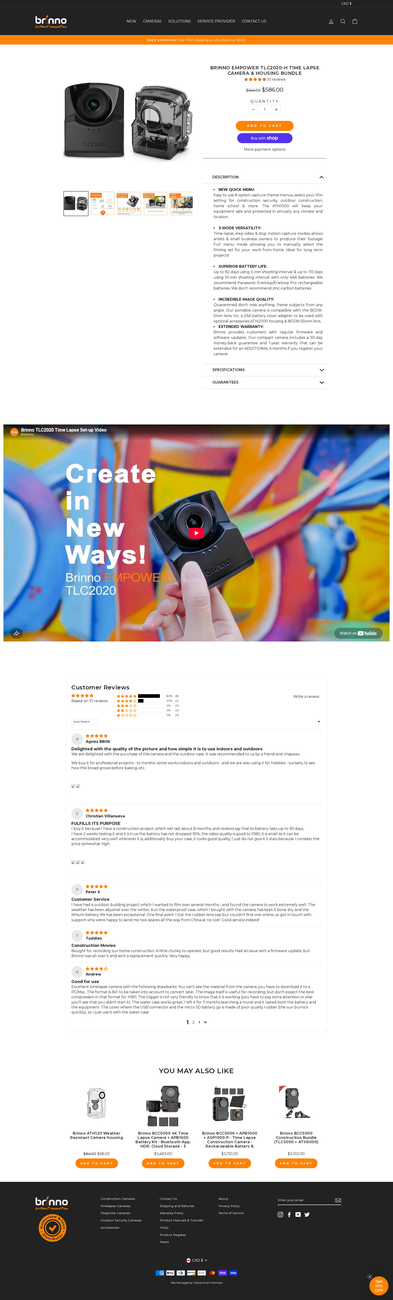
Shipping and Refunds (177, 1206)
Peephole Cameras (115, 1213)
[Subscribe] (338, 1200)
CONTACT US (254, 21)
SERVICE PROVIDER (216, 21)
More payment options (264, 149)
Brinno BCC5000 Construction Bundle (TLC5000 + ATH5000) (296, 1137)
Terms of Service (231, 1213)
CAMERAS (152, 21)
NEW (131, 21)
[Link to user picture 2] (78, 786)
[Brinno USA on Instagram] (280, 1214)
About (223, 1198)
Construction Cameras (118, 1198)
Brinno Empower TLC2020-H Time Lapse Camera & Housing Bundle (264, 70)
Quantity (264, 101)
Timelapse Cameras (115, 1206)
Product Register (173, 1235)
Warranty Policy (171, 1213)
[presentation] (59, 204)
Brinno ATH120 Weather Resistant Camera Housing (96, 1135)
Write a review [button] (306, 696)
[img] (97, 736)
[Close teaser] (370, 1277)
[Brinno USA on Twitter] (307, 1214)
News (164, 1242)
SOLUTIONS (179, 21)
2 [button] (193, 1022)
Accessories (110, 1227)
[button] (255, 79)
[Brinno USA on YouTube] (298, 1214)
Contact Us (168, 1198)
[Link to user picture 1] (73, 786)
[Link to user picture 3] (83, 862)
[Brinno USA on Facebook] (289, 1214)
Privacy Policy (229, 1206)
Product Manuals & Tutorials (181, 1220)
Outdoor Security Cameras (121, 1220)
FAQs (164, 1227)
